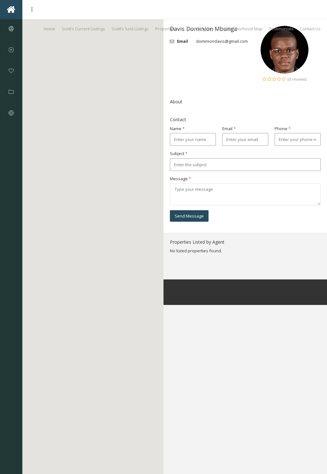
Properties (165, 29)
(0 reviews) (297, 79)
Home (49, 29)
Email (229, 128)
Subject (178, 153)
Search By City (200, 29)
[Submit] (11, 49)
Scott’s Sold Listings (130, 29)
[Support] (11, 112)
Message (180, 178)
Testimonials (281, 29)
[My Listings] (11, 91)
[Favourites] (11, 70)
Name (177, 128)
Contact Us (310, 29)
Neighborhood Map (243, 29)
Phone (283, 128)
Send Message (189, 216)
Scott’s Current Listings (83, 29)
